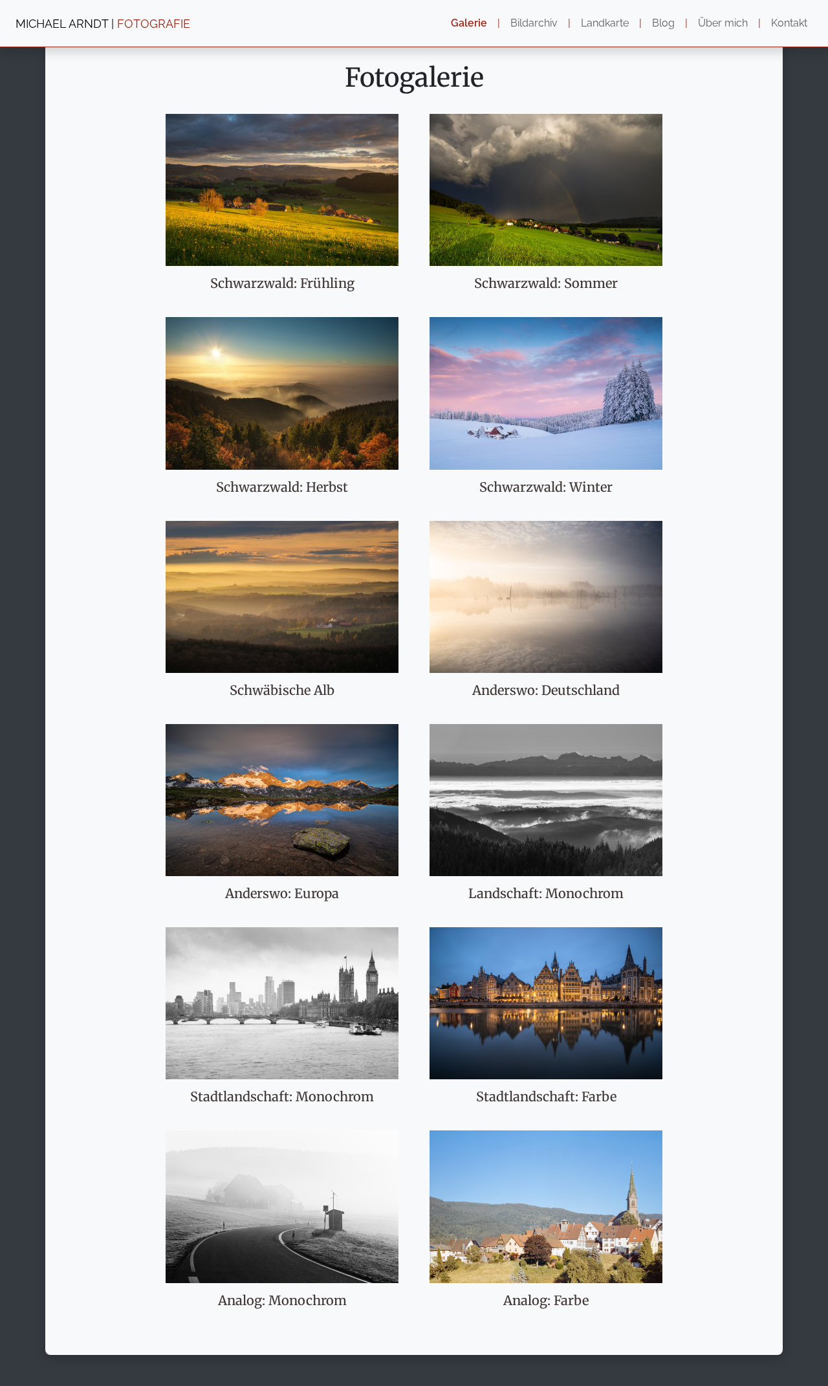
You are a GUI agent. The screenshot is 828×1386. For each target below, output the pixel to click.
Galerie (469, 23)
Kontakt (789, 23)
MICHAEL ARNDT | (103, 23)
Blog (663, 23)
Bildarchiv (534, 23)
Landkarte (605, 23)
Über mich (723, 23)
